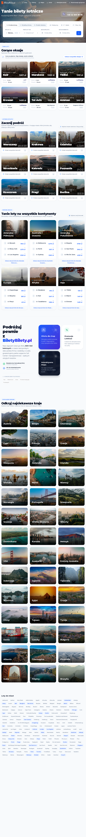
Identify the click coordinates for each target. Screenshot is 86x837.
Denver (22, 713)
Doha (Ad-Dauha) (31, 713)
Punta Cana (26, 742)
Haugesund (73, 719)
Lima (20, 729)
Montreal (44, 735)
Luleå (74, 729)
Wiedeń (36, 755)
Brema (42, 706)
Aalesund (5, 700)
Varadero (76, 751)
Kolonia (25, 726)
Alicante (44, 700)
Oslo (26, 739)
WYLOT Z (8, 29)
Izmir (63, 722)
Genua (11, 719)
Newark (73, 735)
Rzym (3, 745)
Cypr (3, 713)
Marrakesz (65, 732)
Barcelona (30, 703)
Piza (78, 739)
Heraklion (12, 722)
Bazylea (38, 703)
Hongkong (35, 722)
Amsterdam (67, 700)
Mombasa (27, 735)
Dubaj (40, 713)
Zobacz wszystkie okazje (73, 56)
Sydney (47, 748)
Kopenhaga (34, 726)
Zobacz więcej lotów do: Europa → (14, 307)
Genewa (4, 719)
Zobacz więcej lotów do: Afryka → (43, 307)
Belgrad (52, 703)
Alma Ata (52, 700)
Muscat (52, 735)
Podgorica (5, 742)
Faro (24, 716)
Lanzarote (5, 729)
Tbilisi (4, 751)
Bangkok (22, 703)
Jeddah (70, 722)
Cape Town (28, 710)
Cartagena (37, 710)
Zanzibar (55, 755)
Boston (35, 706)
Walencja (5, 755)
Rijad (41, 742)
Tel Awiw (11, 751)
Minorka (19, 735)
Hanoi (51, 719)
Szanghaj (54, 748)
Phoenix (56, 739)
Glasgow (18, 719)
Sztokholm (63, 748)
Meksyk (81, 732)
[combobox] (13, 33)
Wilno (43, 755)
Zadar (49, 755)
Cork (81, 710)
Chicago (74, 710)
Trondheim (47, 751)
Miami (13, 735)
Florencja (38, 716)
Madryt (4, 732)
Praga (18, 742)
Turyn (60, 751)
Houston (43, 722)
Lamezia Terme (71, 726)
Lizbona (35, 729)
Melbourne (5, 735)
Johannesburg (79, 722)
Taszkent (77, 748)
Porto (12, 742)
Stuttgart (31, 748)
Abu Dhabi (20, 700)
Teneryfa (18, 751)
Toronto (38, 751)
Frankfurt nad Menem (61, 716)
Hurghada (51, 722)
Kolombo (10, 726)
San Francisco (33, 745)
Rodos (65, 742)
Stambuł (15, 748)
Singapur (80, 745)
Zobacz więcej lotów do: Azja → (71, 307)
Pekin (44, 739)
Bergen (59, 703)
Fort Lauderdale (48, 716)
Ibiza (58, 722)
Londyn (42, 729)
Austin (10, 703)
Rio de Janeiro (56, 742)
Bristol (48, 706)
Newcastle (81, 735)
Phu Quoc (64, 739)
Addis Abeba (29, 700)
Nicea (4, 739)
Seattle (50, 745)
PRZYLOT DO (27, 29)
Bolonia (21, 706)
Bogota (14, 706)
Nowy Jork (11, 739)
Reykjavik (35, 742)
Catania (44, 710)
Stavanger (23, 748)
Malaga (24, 732)
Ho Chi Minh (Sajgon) (23, 722)
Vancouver (68, 751)
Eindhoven (5, 716)
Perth (50, 739)
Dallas (9, 713)
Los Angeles (50, 729)
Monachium (36, 735)
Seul (56, 745)
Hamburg (44, 719)
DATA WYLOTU (45, 29)
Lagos (63, 726)
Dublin (47, 713)
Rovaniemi (73, 742)
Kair (3, 726)
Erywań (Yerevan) (15, 716)
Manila (58, 732)
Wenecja (28, 755)
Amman (59, 700)
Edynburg (72, 713)
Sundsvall (39, 748)
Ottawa (32, 739)
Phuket (72, 739)
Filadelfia (31, 716)
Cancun (20, 710)
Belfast (45, 703)
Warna (12, 755)
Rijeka (48, 742)
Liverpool (27, 729)
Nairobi (59, 735)
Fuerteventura (74, 716)
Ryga (79, 742)
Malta (42, 732)
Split (9, 748)
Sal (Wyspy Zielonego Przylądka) (17, 745)
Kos (41, 726)
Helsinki (4, 722)
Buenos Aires (73, 706)
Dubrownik (55, 713)
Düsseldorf (64, 713)
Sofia (3, 748)
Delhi (15, 713)
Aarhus (12, 700)
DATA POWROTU (63, 29)
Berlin (65, 703)
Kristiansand (48, 726)
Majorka (17, 732)
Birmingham (5, 706)
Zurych (63, 755)
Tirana (26, 751)
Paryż (38, 739)
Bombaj (28, 706)
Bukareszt (5, 710)
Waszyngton (20, 755)
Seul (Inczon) (63, 745)
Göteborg (36, 719)
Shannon (72, 745)
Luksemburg (66, 729)
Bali (16, 703)
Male (30, 732)
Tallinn (70, 748)
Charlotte (66, 710)
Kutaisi (56, 726)
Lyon (80, 729)
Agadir (37, 700)
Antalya (76, 700)
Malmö (36, 732)
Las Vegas (13, 729)
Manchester (50, 732)
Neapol (66, 735)
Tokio (32, 751)
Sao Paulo (42, 745)
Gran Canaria (27, 719)
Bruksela (55, 706)
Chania (51, 710)
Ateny (4, 703)
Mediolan (73, 732)
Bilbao (71, 703)
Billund (78, 703)
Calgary (13, 710)
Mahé (10, 732)
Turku (54, 751)
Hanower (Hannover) (61, 719)
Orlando (19, 739)
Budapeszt (64, 706)
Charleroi (58, 710)
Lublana (58, 729)
